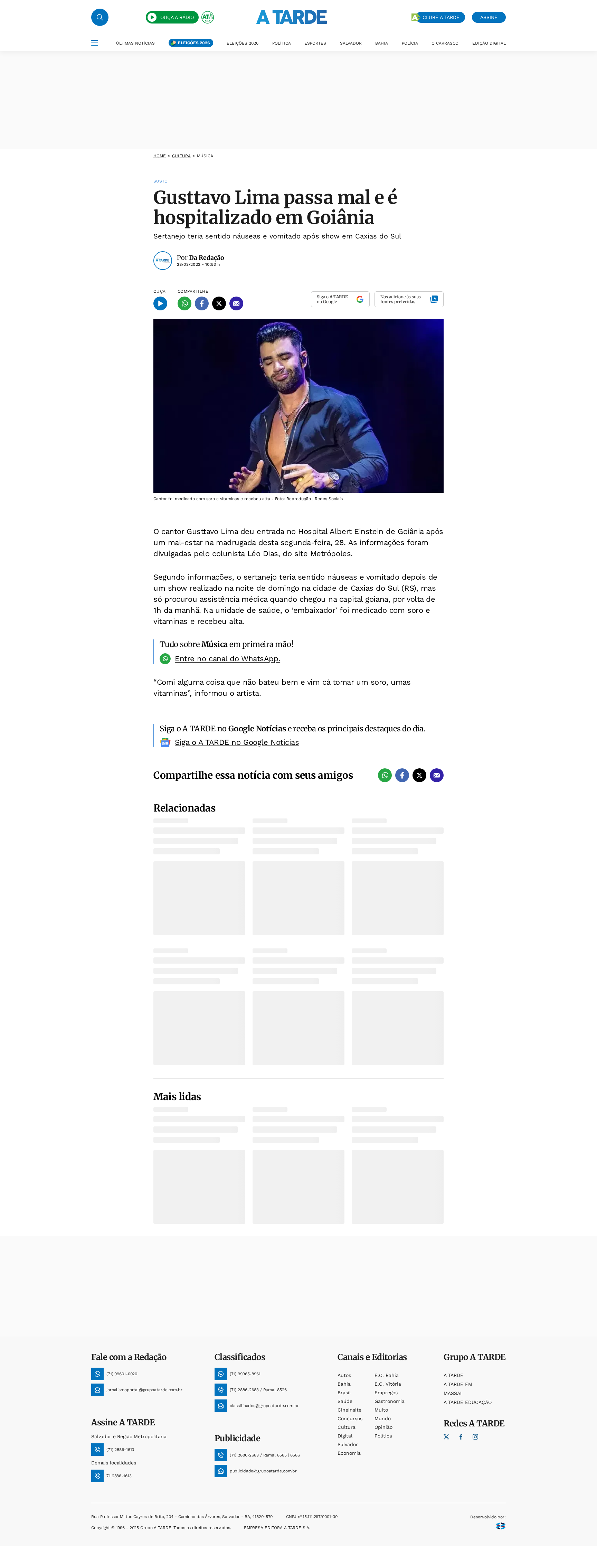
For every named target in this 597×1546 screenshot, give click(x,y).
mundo (383, 1418)
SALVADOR (351, 43)
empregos (386, 1392)
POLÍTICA (281, 43)
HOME (159, 155)
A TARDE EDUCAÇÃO (468, 1402)
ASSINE (489, 17)
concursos (350, 1418)
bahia (344, 1384)
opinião (383, 1427)
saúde (345, 1401)
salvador (348, 1444)
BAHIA (381, 43)
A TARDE (453, 1375)
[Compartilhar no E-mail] (236, 303)
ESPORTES (315, 43)
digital (345, 1436)
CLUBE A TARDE (441, 17)
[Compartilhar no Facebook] (202, 303)
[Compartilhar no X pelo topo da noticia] (219, 303)
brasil (344, 1392)
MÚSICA (205, 155)
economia (349, 1453)
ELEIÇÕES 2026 (194, 42)
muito (381, 1410)
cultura (181, 155)
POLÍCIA (410, 43)
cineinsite (349, 1410)
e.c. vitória (388, 1384)
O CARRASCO (445, 43)
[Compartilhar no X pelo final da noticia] (419, 775)
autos (344, 1375)
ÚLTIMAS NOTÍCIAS (135, 43)
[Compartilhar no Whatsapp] (184, 303)
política (383, 1436)
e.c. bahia (387, 1375)
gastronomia (390, 1401)
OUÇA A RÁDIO (177, 17)
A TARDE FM (458, 1384)
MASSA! (453, 1393)
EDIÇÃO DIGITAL (489, 43)
